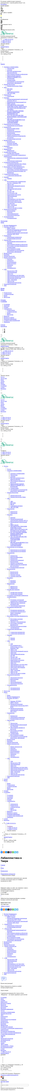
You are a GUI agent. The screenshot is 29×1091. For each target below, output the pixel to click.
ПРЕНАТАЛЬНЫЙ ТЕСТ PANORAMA (14, 77)
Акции (2, 288)
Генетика (6, 97)
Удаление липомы (12, 143)
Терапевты (10, 265)
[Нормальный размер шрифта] (2, 9)
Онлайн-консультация (10, 152)
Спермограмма (11, 80)
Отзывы (3, 300)
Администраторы (9, 294)
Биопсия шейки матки (13, 128)
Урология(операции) (12, 213)
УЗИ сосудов (10, 206)
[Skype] (15, 852)
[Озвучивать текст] (2, 26)
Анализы (9, 70)
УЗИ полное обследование (14, 202)
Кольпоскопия (11, 133)
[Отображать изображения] (1, 21)
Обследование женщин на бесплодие (17, 74)
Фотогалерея (4, 1006)
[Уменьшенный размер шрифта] (1, 7)
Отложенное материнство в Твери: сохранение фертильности (16, 164)
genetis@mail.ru (5, 46)
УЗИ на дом (10, 184)
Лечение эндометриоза (13, 134)
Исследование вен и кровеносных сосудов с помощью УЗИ (16, 182)
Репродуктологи (11, 263)
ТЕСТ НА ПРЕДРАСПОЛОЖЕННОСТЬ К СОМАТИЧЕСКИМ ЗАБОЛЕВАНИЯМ (16, 120)
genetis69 (3, 1054)
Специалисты (8, 308)
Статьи (3, 325)
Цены (2, 222)
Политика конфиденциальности (9, 1075)
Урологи (9, 266)
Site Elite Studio (5, 1081)
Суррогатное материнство (11, 174)
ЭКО (5, 87)
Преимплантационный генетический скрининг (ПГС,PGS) (17, 233)
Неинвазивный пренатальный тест (16, 102)
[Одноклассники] (4, 852)
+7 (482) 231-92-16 (8, 39)
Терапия (6, 177)
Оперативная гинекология (14, 237)
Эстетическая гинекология (14, 161)
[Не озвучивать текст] (1, 28)
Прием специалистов (10, 257)
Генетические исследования (12, 124)
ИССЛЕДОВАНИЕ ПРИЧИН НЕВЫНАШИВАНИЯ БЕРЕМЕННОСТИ (15, 112)
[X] (8, 852)
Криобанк (7, 146)
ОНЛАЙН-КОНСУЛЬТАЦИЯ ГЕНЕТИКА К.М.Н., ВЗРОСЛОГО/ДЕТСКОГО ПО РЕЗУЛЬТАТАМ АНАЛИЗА (17, 107)
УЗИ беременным (12, 196)
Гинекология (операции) (14, 131)
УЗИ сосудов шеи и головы (14, 208)
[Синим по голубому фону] (1, 18)
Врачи (2, 290)
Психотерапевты (11, 262)
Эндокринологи (11, 268)
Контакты (4, 326)
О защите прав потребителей (12, 320)
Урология (9, 212)
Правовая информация (10, 319)
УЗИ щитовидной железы (14, 188)
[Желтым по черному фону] (1, 16)
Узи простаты (11, 203)
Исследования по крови (13, 249)
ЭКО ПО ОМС (11, 93)
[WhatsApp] (13, 852)
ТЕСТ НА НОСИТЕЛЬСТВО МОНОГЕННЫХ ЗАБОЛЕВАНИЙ (17, 116)
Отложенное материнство (11, 162)
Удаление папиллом (12, 144)
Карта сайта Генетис (6, 1070)
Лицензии (6, 306)
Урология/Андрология (10, 209)
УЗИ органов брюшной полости (16, 186)
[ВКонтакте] (4, 329)
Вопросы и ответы (9, 317)
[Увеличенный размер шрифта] (2, 11)
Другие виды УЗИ (12, 193)
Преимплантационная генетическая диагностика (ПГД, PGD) (17, 230)
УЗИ (5, 180)
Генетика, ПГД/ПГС (9, 227)
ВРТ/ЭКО (10, 89)
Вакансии (6, 316)
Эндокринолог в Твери (7, 1046)
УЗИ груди (10, 197)
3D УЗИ (9, 190)
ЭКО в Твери (4, 1044)
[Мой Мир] (6, 852)
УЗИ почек (10, 187)
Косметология (8, 140)
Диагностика (10, 68)
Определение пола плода (14, 194)
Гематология (7, 94)
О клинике (4, 301)
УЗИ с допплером (12, 205)
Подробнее (4, 4)
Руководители (8, 292)
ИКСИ (9, 90)
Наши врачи (4, 1002)
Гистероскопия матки (6, 1047)
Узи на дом (4, 221)
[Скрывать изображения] (1, 23)
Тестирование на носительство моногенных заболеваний (15, 82)
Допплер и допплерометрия (14, 168)
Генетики (9, 259)
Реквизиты (7, 322)
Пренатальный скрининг (14, 75)
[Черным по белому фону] (1, 14)
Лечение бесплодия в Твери (14, 86)
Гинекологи (10, 260)
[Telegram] (4, 330)
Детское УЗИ (10, 191)
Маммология (7, 149)
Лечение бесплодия (9, 84)
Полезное (3, 1041)
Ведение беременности (10, 225)
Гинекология (7, 127)
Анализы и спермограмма (11, 67)
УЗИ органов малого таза (14, 200)
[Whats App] (4, 332)
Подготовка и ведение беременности (14, 166)
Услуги (3, 64)
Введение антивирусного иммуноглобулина (14, 72)
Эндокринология (9, 216)
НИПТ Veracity (11, 103)
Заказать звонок (5, 375)
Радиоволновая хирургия (14, 139)
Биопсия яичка (11, 211)
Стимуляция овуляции (13, 92)
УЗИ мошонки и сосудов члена (15, 199)
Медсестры (7, 297)
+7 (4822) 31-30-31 (6, 42)
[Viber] (11, 852)
